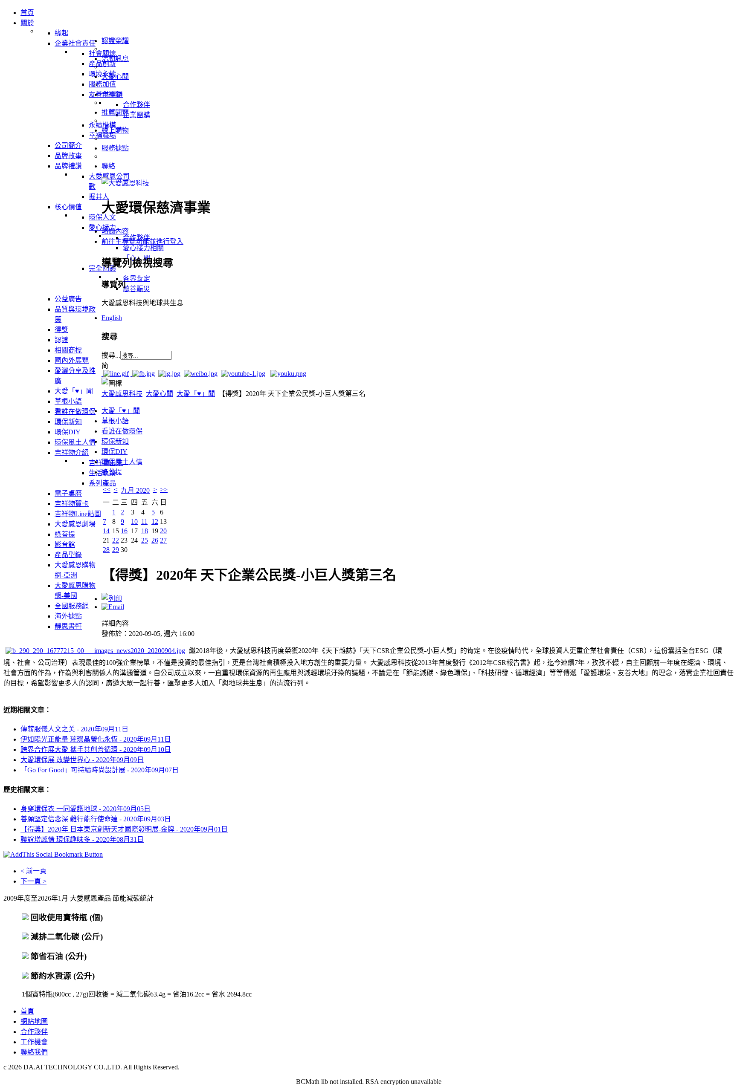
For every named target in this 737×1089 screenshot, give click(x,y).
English (112, 317)
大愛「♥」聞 (196, 393)
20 (163, 530)
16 (124, 530)
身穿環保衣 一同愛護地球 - (85, 808)
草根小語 (115, 421)
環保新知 (115, 441)
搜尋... (111, 355)
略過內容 (115, 231)
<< (106, 489)
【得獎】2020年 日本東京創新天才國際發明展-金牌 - (124, 829)
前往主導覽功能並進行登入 (142, 241)
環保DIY (115, 451)
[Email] (113, 606)
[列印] (112, 598)
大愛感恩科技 (122, 393)
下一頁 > (33, 881)
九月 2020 (135, 490)
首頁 (27, 1011)
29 (115, 549)
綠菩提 (112, 472)
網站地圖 (34, 1021)
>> (164, 489)
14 (106, 530)
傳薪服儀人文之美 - (74, 729)
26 (154, 540)
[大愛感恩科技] (125, 183)
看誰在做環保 (122, 431)
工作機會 (34, 1042)
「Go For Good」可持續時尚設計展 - (99, 770)
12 (154, 521)
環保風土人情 (122, 461)
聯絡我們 (34, 1052)
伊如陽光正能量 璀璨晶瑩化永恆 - (95, 739)
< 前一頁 (33, 871)
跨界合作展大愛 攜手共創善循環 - (95, 749)
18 (144, 530)
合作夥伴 (34, 1031)
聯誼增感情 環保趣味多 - (82, 839)
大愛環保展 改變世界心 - (82, 759)
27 (163, 540)
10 (134, 521)
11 (144, 521)
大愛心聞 (159, 393)
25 (144, 540)
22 (115, 540)
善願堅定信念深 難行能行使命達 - (95, 819)
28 (106, 549)
